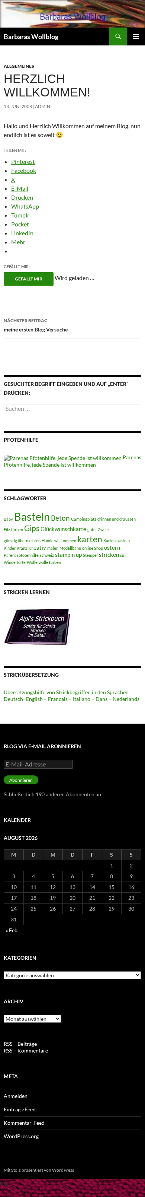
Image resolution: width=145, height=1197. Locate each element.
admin (42, 106)
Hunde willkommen (59, 540)
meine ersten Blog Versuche (36, 325)
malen (52, 548)
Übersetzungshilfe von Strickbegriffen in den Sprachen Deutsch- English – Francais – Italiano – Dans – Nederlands (71, 695)
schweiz (47, 555)
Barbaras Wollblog (31, 36)
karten (89, 539)
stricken (109, 555)
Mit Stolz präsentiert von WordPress (39, 1170)
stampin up (68, 555)
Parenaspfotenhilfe (21, 555)
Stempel (90, 555)
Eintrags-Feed (20, 1109)
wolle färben (50, 562)
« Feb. (12, 930)
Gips (31, 528)
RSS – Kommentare (26, 1050)
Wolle (32, 562)
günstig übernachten (22, 540)
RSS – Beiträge (20, 1044)
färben (17, 529)
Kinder (10, 548)
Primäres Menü (136, 36)
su (122, 555)
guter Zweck (98, 529)
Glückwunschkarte (63, 529)
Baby (8, 519)
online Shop (92, 548)
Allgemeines (19, 66)
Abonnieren (21, 780)
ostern (112, 547)
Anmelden (16, 1096)
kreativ (37, 547)
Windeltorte (15, 562)
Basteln (32, 516)
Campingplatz (83, 519)
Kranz (22, 548)
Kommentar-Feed (24, 1123)
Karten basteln (116, 540)
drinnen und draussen (116, 519)
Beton (60, 518)
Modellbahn (70, 548)
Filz (7, 529)
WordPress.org (21, 1136)
